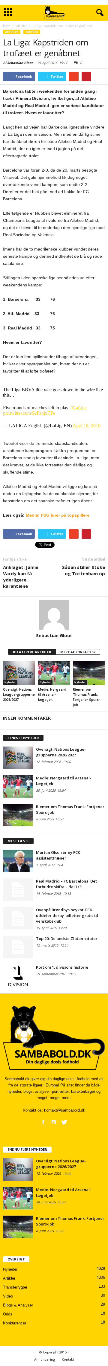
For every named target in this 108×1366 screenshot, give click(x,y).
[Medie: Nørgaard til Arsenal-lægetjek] (54, 673)
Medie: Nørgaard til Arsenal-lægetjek (52, 694)
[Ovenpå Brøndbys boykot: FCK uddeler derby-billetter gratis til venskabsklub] (18, 918)
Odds (7, 1314)
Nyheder (32, 32)
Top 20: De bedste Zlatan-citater (67, 938)
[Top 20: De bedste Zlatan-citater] (18, 947)
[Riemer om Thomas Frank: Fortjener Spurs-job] (89, 673)
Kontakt (68, 1359)
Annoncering (44, 1359)
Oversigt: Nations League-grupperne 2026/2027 (19, 694)
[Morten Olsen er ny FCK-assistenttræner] (18, 861)
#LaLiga (78, 407)
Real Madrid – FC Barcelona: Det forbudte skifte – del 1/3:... (66, 883)
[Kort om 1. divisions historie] (18, 975)
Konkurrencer (14, 1323)
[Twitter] (64, 1122)
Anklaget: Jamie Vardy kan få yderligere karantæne (20, 576)
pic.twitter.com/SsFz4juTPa (29, 413)
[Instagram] (53, 1122)
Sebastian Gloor (20, 62)
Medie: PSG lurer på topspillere (57, 515)
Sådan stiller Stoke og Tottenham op (83, 570)
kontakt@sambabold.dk (64, 1110)
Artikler (11, 32)
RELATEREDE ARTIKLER (32, 652)
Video (8, 1296)
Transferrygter (15, 1287)
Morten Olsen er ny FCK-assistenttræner (59, 855)
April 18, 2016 (86, 425)
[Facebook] (43, 1122)
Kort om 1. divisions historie (62, 967)
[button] (98, 12)
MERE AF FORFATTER (78, 652)
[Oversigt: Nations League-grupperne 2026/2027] (19, 673)
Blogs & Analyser (18, 1305)
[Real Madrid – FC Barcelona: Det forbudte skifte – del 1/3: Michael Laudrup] (18, 889)
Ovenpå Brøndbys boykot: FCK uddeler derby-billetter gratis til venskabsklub (67, 915)
